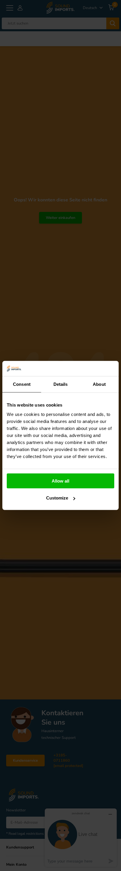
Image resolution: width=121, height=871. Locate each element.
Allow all (60, 480)
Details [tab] (60, 384)
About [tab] (99, 384)
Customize (57, 497)
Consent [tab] (22, 384)
